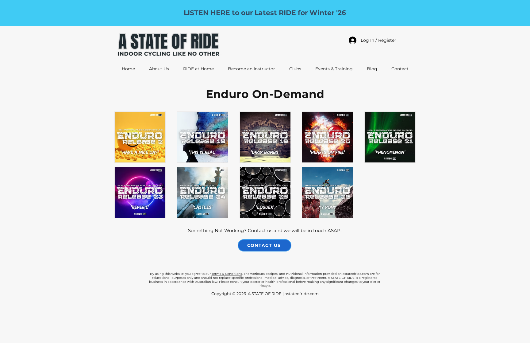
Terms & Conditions (227, 274)
